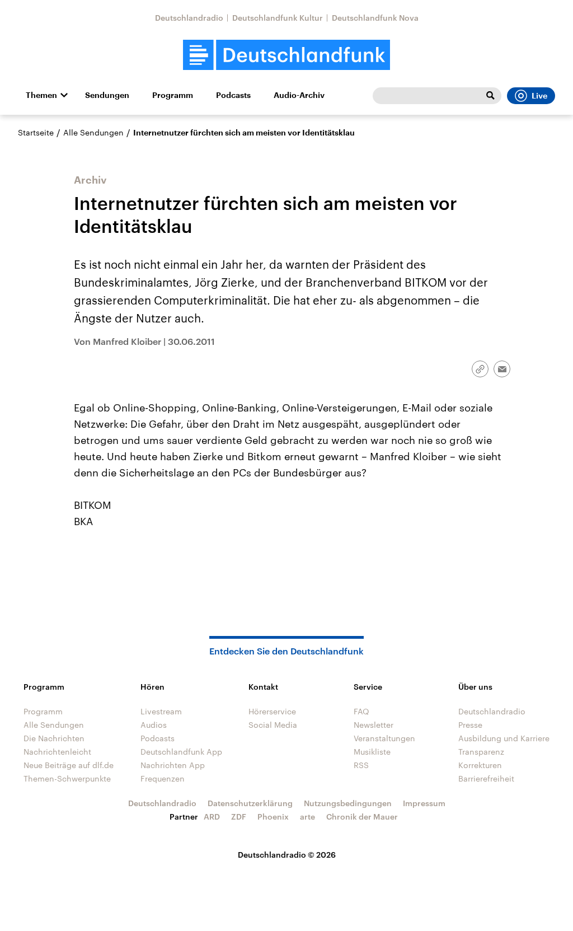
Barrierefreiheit (486, 778)
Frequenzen (162, 778)
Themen (41, 95)
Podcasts (233, 95)
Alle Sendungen (93, 132)
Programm (172, 95)
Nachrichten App (172, 765)
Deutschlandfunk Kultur (277, 17)
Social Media (272, 724)
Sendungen (107, 95)
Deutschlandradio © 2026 (287, 854)
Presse (470, 724)
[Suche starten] (490, 95)
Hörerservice (272, 711)
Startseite (36, 132)
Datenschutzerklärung (250, 803)
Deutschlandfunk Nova (375, 17)
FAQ (361, 711)
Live (539, 96)
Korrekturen (480, 765)
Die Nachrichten (54, 738)
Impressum (424, 803)
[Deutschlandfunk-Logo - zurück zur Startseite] (286, 55)
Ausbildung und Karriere (503, 738)
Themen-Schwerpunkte (67, 778)
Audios (153, 724)
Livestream (161, 711)
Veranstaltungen (384, 738)
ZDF (238, 816)
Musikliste (372, 751)
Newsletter (373, 724)
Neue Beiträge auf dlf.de (69, 765)
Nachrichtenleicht (57, 751)
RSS (361, 765)
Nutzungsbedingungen (348, 803)
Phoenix (273, 816)
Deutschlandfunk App (181, 751)
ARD (212, 816)
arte (307, 816)
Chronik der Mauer (362, 816)
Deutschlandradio (189, 17)
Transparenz (481, 751)
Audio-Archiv (299, 95)
